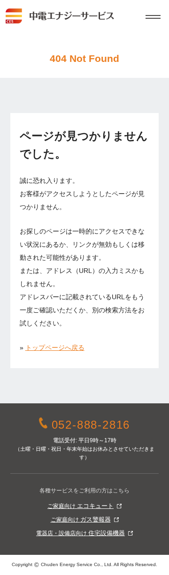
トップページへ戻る (54, 347)
